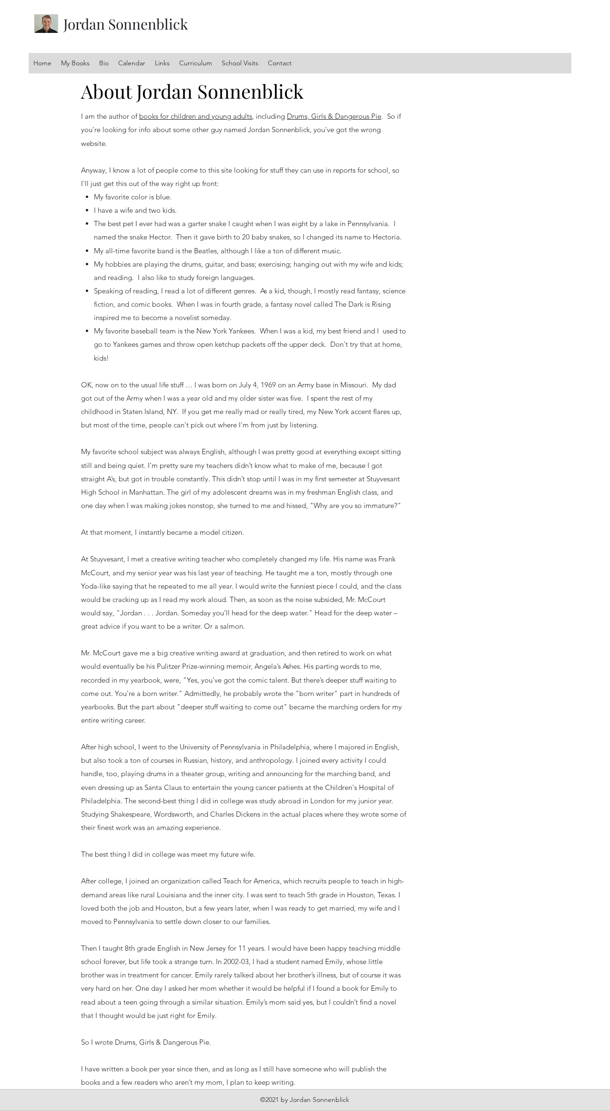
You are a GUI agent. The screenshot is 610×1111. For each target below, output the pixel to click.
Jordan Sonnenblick (125, 23)
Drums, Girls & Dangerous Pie (334, 116)
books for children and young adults (195, 116)
